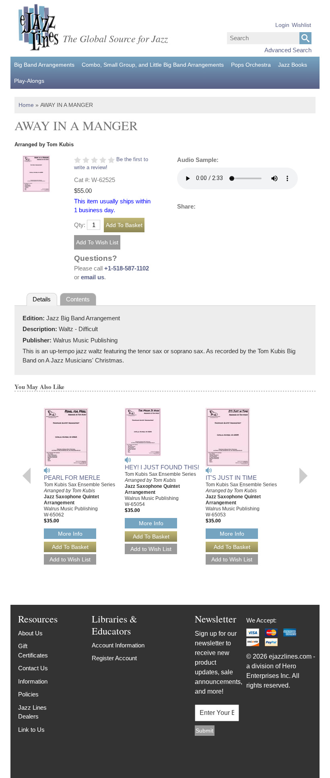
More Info (70, 533)
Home (26, 105)
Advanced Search (287, 50)
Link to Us (31, 729)
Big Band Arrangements (44, 64)
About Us (30, 633)
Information (32, 681)
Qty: (79, 225)
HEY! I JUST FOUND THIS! (162, 467)
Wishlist (301, 25)
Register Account (114, 658)
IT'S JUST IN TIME (231, 477)
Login (282, 25)
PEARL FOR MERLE (72, 477)
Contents (78, 299)
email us (92, 277)
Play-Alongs (29, 81)
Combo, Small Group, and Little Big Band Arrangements (153, 64)
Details (42, 299)
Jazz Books (292, 64)
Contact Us (33, 668)
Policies (28, 694)
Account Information (118, 645)
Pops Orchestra (251, 64)
